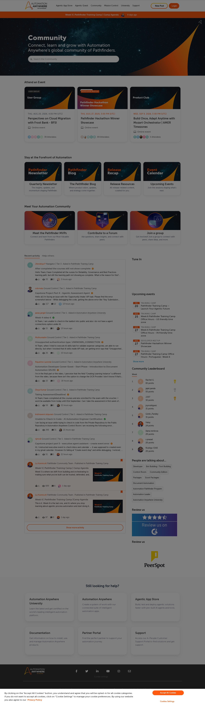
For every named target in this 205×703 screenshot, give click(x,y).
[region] (102, 696)
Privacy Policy (34, 700)
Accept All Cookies (168, 693)
